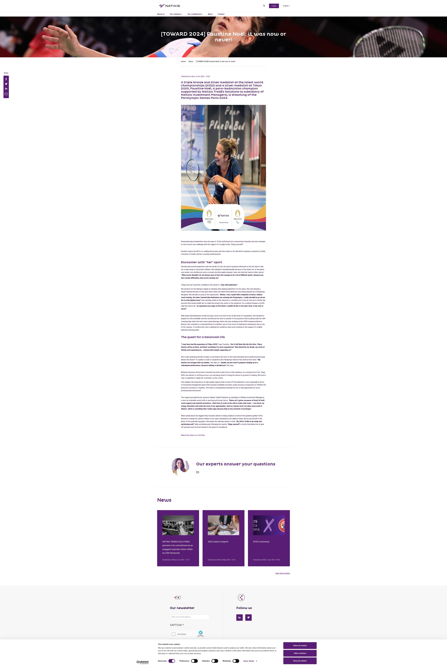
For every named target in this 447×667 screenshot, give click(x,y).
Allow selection (300, 653)
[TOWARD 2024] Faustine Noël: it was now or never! (215, 61)
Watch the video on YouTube (193, 435)
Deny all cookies (300, 661)
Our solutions (175, 14)
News (210, 14)
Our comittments (195, 14)
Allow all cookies (300, 645)
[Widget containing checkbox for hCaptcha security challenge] (187, 634)
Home (183, 61)
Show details (249, 661)
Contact (221, 14)
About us (161, 14)
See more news (282, 573)
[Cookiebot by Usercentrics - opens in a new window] (142, 662)
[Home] (171, 6)
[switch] (194, 661)
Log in (274, 6)
